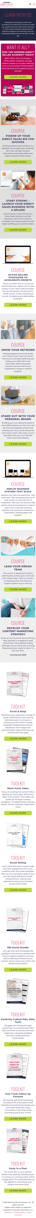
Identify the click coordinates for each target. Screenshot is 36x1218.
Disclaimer (9, 1212)
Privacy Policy (19, 1212)
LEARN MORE (18, 77)
